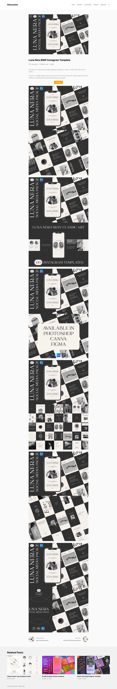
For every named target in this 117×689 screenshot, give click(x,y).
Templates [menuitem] (103, 4)
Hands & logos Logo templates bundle (19, 676)
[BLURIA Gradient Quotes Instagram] (58, 665)
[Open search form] (109, 4)
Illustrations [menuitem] (87, 4)
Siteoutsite (12, 5)
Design (52, 64)
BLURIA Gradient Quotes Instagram (53, 676)
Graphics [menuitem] (79, 4)
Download (58, 82)
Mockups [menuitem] (95, 4)
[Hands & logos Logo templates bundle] (23, 665)
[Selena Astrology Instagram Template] (93, 665)
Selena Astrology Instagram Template (89, 676)
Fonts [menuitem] (73, 4)
